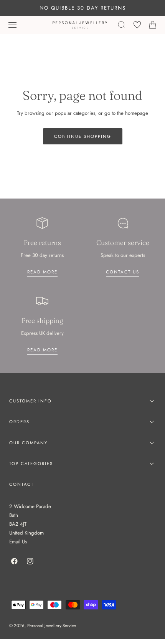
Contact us (122, 272)
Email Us (18, 541)
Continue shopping (82, 136)
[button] (13, 25)
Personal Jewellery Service (51, 625)
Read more (42, 272)
